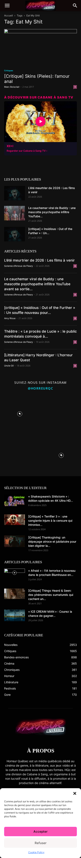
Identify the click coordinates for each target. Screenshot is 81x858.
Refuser (41, 843)
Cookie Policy (36, 852)
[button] (75, 793)
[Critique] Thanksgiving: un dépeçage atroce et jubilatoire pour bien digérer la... (52, 541)
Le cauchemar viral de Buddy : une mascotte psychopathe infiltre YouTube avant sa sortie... (37, 284)
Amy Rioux (10, 318)
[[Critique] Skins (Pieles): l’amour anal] (40, 47)
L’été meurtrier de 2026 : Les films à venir (39, 260)
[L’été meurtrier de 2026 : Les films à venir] (14, 193)
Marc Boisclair (12, 86)
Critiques (8, 70)
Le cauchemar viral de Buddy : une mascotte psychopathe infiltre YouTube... (52, 212)
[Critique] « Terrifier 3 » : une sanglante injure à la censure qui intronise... (50, 520)
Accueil (8, 15)
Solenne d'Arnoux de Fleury (18, 265)
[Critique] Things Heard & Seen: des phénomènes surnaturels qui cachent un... (50, 595)
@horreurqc (40, 388)
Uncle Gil (9, 365)
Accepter (40, 831)
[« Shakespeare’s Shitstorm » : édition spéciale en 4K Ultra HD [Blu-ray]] (14, 500)
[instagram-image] (19, 413)
